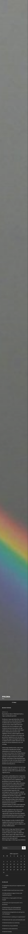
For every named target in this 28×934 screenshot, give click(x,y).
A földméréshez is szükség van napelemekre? (13, 917)
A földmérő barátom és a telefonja (10, 922)
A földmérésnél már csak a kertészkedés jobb (13, 919)
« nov (7, 875)
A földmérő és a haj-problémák (10, 925)
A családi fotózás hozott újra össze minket (12, 890)
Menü (14, 702)
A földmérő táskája (7, 931)
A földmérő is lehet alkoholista (10, 928)
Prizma (6, 697)
